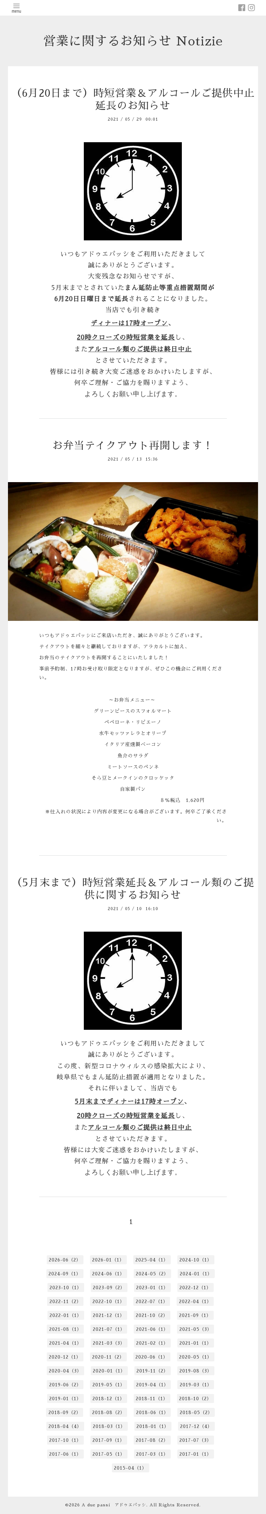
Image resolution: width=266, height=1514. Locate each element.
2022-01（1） (66, 1315)
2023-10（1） (66, 1287)
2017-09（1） (108, 1440)
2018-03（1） (109, 1426)
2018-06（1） (152, 1412)
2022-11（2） (65, 1301)
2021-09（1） (195, 1315)
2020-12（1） (65, 1357)
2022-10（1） (108, 1301)
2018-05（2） (196, 1412)
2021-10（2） (152, 1315)
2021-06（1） (152, 1329)
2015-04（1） (130, 1468)
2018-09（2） (64, 1412)
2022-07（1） (152, 1301)
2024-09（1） (64, 1274)
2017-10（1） (65, 1440)
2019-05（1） (108, 1385)
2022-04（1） (195, 1301)
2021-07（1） (109, 1329)
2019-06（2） (65, 1385)
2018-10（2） (195, 1398)
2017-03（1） (152, 1454)
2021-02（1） (152, 1343)
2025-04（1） (151, 1260)
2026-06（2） (65, 1260)
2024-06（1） (108, 1274)
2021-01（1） (195, 1343)
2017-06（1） (65, 1454)
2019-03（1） (196, 1385)
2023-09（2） (109, 1287)
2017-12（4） (196, 1426)
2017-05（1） (108, 1454)
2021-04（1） (65, 1343)
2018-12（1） (108, 1398)
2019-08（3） (195, 1371)
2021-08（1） (65, 1329)
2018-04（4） (65, 1426)
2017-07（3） (195, 1440)
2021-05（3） (195, 1329)
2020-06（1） (151, 1357)
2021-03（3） (109, 1343)
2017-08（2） (152, 1440)
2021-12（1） (109, 1315)
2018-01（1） (152, 1426)
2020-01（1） (109, 1371)
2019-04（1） (152, 1385)
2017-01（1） (195, 1454)
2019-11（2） (152, 1371)
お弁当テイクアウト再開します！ (132, 445)
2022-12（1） (195, 1287)
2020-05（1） (195, 1357)
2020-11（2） (108, 1357)
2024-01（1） (196, 1274)
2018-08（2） (108, 1412)
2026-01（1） (108, 1260)
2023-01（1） (152, 1287)
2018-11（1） (152, 1398)
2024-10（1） (195, 1260)
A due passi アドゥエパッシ (114, 1505)
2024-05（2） (152, 1274)
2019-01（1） (65, 1398)
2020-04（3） (65, 1371)
